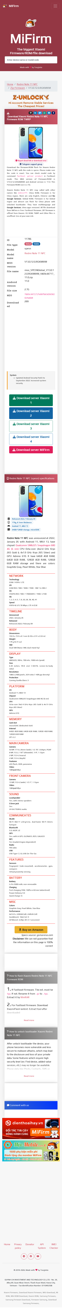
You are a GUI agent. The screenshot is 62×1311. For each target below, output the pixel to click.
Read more (29, 1020)
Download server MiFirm (32, 449)
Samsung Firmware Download (18, 1300)
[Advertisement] (31, 227)
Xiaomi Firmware (11, 1292)
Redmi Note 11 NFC (27, 84)
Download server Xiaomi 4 (32, 439)
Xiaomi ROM (34, 1296)
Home (10, 84)
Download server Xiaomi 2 (32, 413)
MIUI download (49, 1292)
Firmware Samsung (39, 1300)
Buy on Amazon (32, 929)
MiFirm (13, 6)
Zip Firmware (17, 87)
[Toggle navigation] (55, 6)
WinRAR (24, 997)
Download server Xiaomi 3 (32, 426)
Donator (29, 1244)
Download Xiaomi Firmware (30, 1292)
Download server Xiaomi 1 (32, 400)
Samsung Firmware (48, 1296)
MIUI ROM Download (19, 1296)
